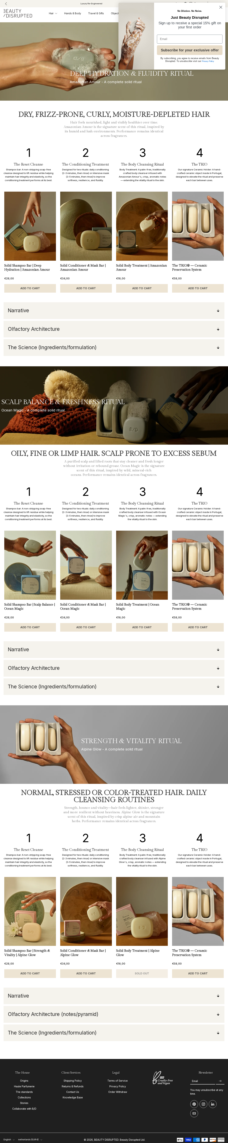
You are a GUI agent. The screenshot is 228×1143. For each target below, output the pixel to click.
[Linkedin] (213, 1104)
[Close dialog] (221, 7)
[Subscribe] (220, 1081)
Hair (51, 13)
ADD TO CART (30, 288)
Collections (24, 1097)
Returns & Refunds (73, 1086)
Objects (115, 13)
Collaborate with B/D (24, 1108)
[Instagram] (203, 1104)
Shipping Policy (73, 1080)
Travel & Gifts (96, 13)
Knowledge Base (73, 1097)
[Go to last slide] (6, 4)
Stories (24, 1103)
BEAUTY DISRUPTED (106, 1139)
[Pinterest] (194, 1104)
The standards (24, 1091)
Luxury (91, 3)
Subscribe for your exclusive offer (190, 50)
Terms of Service (117, 1080)
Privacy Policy (117, 1086)
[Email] (194, 1113)
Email (195, 1081)
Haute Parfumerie (24, 1086)
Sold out (142, 973)
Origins (24, 1080)
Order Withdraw (117, 1091)
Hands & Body (72, 13)
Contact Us (72, 1091)
